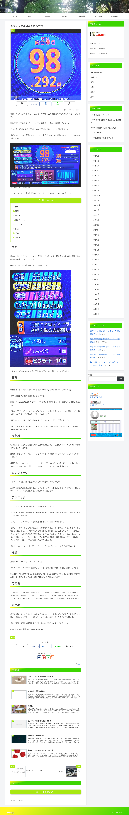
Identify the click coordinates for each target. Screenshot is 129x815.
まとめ (17, 238)
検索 (90, 375)
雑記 (13, 637)
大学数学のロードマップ (99, 115)
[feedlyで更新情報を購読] (48, 657)
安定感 (17, 215)
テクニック (19, 224)
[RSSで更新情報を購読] (52, 657)
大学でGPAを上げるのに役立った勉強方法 (105, 121)
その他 (17, 233)
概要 (17, 207)
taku (99, 334)
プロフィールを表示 (106, 431)
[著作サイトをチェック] (39, 657)
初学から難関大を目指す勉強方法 (103, 128)
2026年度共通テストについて (101, 138)
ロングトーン (20, 220)
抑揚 (17, 229)
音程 (17, 211)
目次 (44, 200)
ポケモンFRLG (96, 133)
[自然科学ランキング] (95, 402)
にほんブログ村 (96, 397)
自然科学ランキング (97, 405)
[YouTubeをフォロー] (44, 657)
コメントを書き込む (46, 792)
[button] (69, 104)
